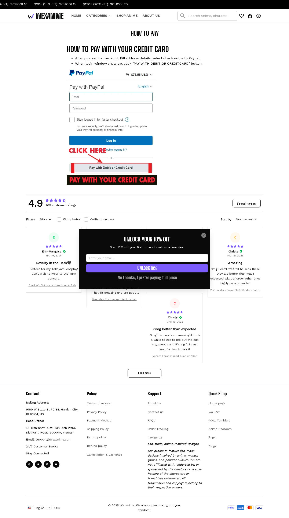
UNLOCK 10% (147, 268)
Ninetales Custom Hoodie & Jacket (114, 299)
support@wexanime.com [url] (53, 439)
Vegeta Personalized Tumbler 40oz (175, 355)
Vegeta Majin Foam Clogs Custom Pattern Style (235, 290)
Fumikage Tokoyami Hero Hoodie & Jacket (54, 285)
